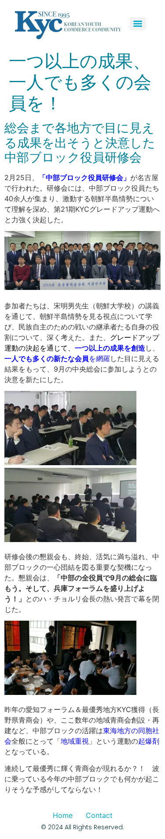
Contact (99, 815)
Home (63, 815)
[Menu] (138, 23)
